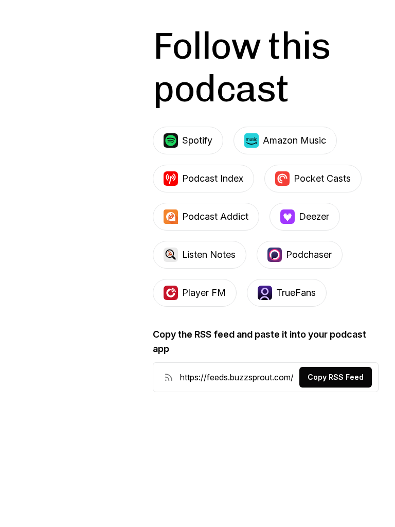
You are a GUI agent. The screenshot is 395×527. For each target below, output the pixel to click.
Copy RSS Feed (336, 377)
